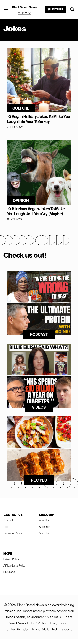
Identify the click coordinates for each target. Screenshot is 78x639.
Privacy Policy (11, 559)
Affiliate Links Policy (14, 565)
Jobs (6, 526)
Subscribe (55, 9)
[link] (24, 13)
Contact (8, 520)
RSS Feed (9, 571)
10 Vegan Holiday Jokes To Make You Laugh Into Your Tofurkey (38, 119)
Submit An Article (13, 533)
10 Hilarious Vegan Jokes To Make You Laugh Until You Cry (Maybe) (36, 211)
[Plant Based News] (6, 9)
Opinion (21, 200)
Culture (20, 108)
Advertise (44, 533)
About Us (44, 520)
